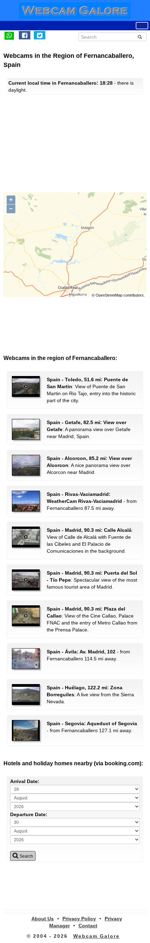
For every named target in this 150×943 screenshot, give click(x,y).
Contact (87, 925)
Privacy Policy (79, 918)
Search (25, 856)
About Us (42, 918)
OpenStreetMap (109, 295)
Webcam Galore (96, 936)
